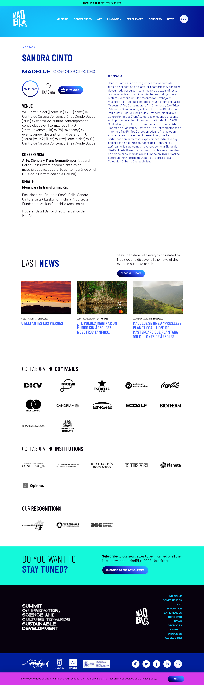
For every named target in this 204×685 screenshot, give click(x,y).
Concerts (155, 19)
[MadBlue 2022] (20, 26)
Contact (176, 629)
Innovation (114, 19)
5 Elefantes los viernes (42, 323)
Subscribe (175, 634)
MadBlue (62, 19)
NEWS (170, 19)
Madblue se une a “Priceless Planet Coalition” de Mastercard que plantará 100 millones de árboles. (157, 329)
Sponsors (175, 625)
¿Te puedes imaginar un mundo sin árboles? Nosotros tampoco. (97, 327)
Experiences (134, 19)
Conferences (83, 19)
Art (99, 19)
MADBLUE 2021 (173, 638)
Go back (30, 47)
